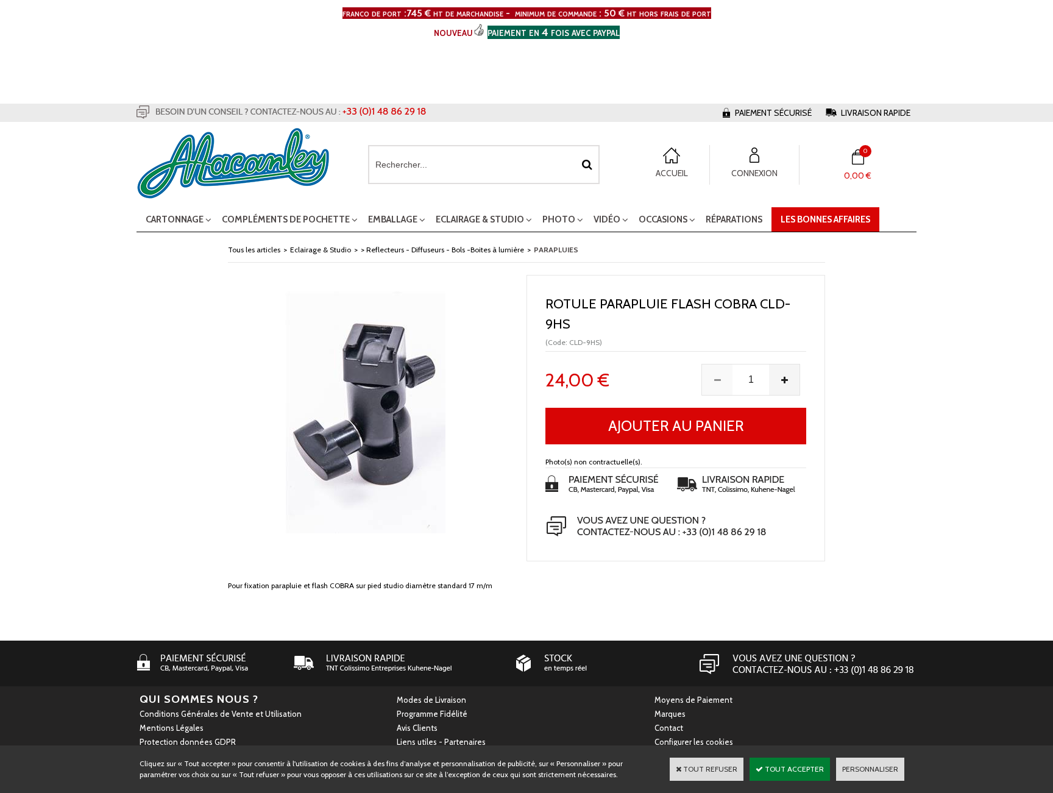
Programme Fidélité (432, 714)
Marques (670, 714)
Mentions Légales (172, 728)
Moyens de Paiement (693, 700)
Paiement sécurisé (773, 112)
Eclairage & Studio (480, 219)
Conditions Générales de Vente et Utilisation (221, 714)
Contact (668, 728)
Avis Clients (417, 728)
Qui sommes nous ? (199, 699)
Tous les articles (254, 249)
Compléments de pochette (286, 219)
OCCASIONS (663, 219)
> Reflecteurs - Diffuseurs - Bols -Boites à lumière (442, 249)
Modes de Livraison (431, 700)
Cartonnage (175, 219)
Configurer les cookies (693, 742)
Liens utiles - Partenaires (441, 742)
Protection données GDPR (188, 742)
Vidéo (607, 219)
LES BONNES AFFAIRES (825, 219)
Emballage (392, 219)
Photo (558, 219)
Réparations (734, 219)
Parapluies (556, 249)
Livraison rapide (875, 112)
